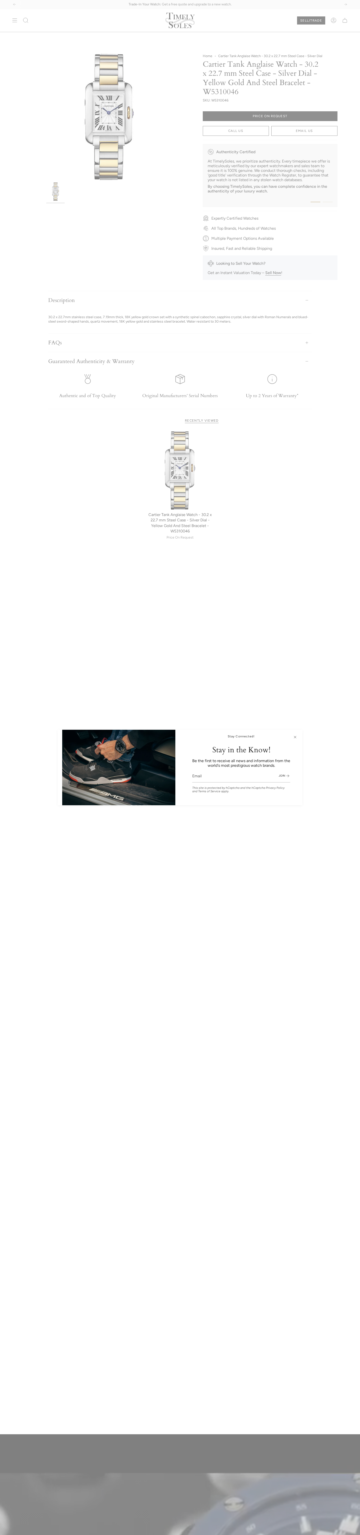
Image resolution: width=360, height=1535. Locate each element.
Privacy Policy (275, 788)
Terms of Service (209, 791)
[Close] (295, 737)
